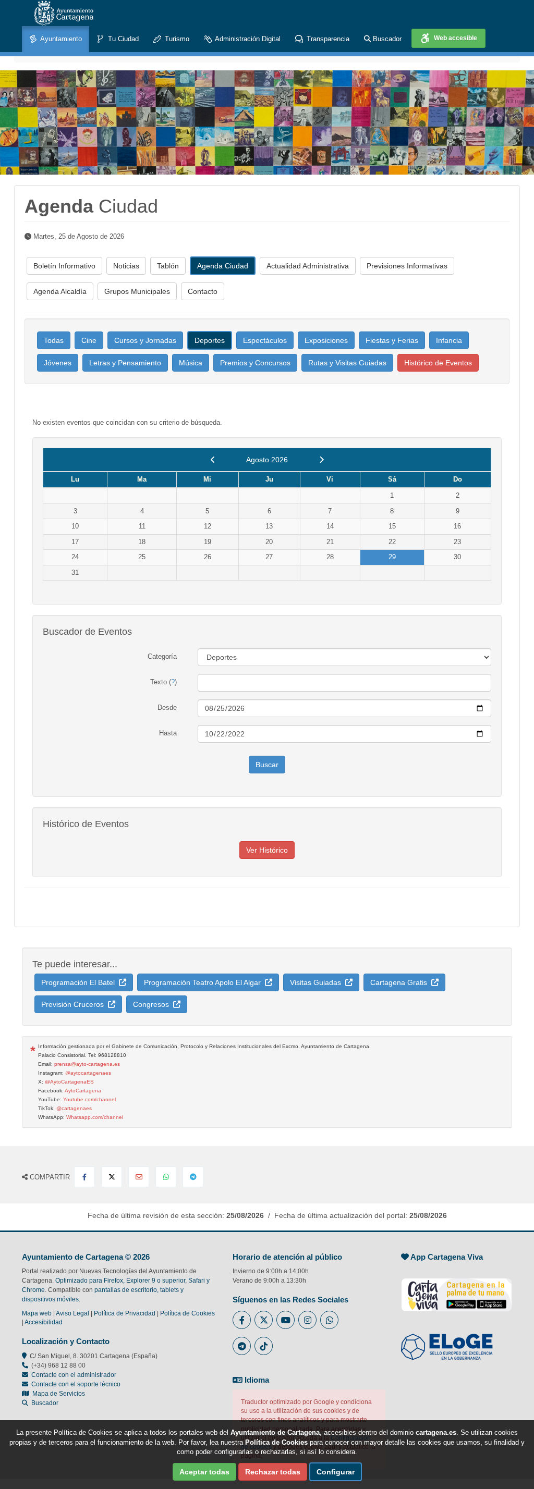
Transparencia (327, 39)
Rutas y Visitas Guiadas (347, 363)
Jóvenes (57, 363)
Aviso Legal (72, 1313)
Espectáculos (265, 340)
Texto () (163, 682)
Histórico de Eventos (438, 363)
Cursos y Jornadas (145, 340)
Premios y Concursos (255, 363)
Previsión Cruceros (74, 1004)
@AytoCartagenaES (69, 1082)
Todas (54, 340)
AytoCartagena (83, 1090)
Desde (167, 707)
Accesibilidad (44, 1322)
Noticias (126, 266)
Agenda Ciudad (222, 266)
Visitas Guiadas (317, 982)
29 (392, 557)
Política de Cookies (187, 1313)
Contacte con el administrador (73, 1375)
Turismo (176, 39)
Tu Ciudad (122, 39)
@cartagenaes (74, 1108)
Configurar (336, 1472)
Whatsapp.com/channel (94, 1117)
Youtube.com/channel (89, 1099)
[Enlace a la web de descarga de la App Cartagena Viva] (456, 1289)
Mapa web (37, 1313)
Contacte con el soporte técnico (75, 1384)
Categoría (162, 656)
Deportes (210, 340)
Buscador (386, 39)
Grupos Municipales (137, 291)
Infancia (449, 340)
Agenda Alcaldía (60, 291)
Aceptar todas (204, 1472)
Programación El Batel (80, 982)
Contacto (202, 291)
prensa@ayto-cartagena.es (87, 1064)
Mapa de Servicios (57, 1393)
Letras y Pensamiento (125, 363)
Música (190, 363)
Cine (88, 340)
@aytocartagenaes (88, 1073)
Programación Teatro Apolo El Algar (204, 982)
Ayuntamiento (60, 39)
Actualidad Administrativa (307, 266)
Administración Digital (247, 39)
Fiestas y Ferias (392, 340)
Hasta (168, 733)
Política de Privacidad (124, 1313)
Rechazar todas (272, 1472)
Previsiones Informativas (407, 266)
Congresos (153, 1004)
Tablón (168, 266)
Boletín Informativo (64, 266)
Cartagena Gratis (400, 982)
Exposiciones (326, 340)
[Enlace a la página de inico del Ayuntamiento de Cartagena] (63, 13)
